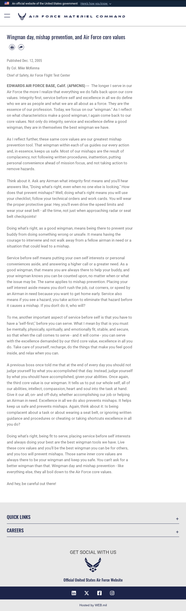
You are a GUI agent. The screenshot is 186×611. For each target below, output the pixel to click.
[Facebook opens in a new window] (99, 593)
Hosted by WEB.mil (93, 605)
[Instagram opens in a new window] (112, 593)
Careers (15, 530)
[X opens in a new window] (86, 593)
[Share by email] (21, 47)
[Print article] (12, 47)
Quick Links (18, 516)
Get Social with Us (93, 552)
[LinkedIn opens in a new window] (74, 593)
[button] (96, 3)
